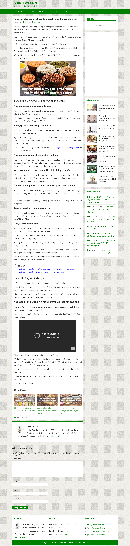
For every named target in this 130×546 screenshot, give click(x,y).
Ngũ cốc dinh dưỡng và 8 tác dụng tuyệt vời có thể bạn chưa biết (107, 148)
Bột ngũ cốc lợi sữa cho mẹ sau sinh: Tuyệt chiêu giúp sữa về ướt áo (24, 410)
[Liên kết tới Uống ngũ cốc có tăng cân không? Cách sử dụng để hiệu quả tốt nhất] (71, 395)
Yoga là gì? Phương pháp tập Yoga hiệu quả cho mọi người (107, 128)
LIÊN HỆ (58, 436)
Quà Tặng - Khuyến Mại (95, 535)
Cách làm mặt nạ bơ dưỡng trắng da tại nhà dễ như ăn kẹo (107, 179)
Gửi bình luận (37, 22)
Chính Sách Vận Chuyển (96, 528)
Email (15, 490)
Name (15, 481)
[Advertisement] (101, 64)
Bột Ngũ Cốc (27, 417)
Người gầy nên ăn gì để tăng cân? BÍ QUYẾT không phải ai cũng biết (107, 169)
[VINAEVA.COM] (26, 7)
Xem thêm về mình (22, 537)
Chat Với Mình (64, 535)
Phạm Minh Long (95, 240)
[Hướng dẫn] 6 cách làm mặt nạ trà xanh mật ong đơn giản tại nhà (107, 138)
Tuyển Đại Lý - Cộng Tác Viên (98, 531)
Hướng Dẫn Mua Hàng (95, 524)
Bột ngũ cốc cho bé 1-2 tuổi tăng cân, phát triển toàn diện (41, 272)
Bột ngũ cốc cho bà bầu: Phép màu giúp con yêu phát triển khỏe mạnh (46, 269)
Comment (16, 459)
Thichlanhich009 (95, 197)
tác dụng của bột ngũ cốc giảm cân (65, 148)
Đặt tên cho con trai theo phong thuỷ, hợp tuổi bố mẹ (107, 108)
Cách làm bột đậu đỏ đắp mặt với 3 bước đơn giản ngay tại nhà (107, 158)
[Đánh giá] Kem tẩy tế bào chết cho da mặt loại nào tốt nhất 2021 (107, 118)
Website (15, 499)
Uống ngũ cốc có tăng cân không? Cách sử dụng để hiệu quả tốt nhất (70, 410)
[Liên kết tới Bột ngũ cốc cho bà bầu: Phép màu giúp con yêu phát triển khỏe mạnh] (47, 395)
